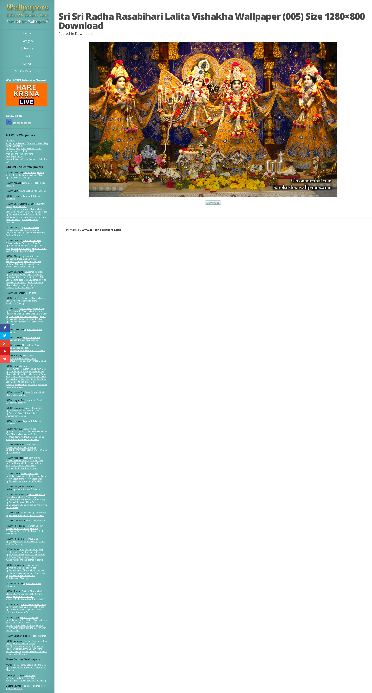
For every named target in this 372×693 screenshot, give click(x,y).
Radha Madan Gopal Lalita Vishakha (25, 481)
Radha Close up (30, 172)
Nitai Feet (18, 279)
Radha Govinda (32, 232)
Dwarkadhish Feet (17, 410)
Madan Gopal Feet (17, 476)
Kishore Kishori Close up (23, 266)
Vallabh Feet (14, 452)
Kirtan (23, 148)
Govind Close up (26, 512)
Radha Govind (15, 515)
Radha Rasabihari (22, 379)
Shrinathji (18, 153)
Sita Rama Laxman (17, 321)
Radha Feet (33, 494)
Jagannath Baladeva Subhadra (23, 422)
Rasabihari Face (21, 374)
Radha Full (34, 371)
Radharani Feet (27, 251)
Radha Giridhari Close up (26, 468)
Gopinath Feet (33, 277)
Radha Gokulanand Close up (22, 214)
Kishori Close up (17, 261)
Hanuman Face (27, 368)
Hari (25, 685)
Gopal (29, 274)
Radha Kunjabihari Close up (30, 559)
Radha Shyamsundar (31, 651)
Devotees (31, 143)
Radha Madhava (31, 541)
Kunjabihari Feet (16, 554)
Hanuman (14, 209)
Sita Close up (34, 374)
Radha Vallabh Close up (24, 449)
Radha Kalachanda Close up (21, 302)
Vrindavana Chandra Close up (22, 505)
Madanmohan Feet (17, 620)
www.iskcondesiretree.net (101, 230)
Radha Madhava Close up (26, 340)
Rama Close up (21, 211)
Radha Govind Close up (33, 515)
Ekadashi (39, 143)
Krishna (30, 148)
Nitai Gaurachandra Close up (26, 281)
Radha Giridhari (39, 635)
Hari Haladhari (33, 685)
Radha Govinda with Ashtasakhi (29, 599)
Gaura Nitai (31, 292)
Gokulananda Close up (24, 665)
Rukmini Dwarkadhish (19, 413)
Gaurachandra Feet (17, 274)
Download (213, 202)
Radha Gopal (27, 182)
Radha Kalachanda (22, 300)
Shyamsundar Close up (19, 358)
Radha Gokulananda (18, 667)
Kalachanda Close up (29, 298)
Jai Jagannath (14, 147)
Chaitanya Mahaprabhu (12, 142)
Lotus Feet (18, 151)
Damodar (22, 143)
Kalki (18, 148)
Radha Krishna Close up (22, 248)
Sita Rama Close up (27, 217)
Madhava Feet (15, 431)
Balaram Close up (31, 641)
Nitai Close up (40, 190)
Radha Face (23, 371)
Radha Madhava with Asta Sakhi (25, 438)
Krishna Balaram (17, 573)
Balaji (21, 549)
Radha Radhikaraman (19, 575)
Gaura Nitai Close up (29, 316)
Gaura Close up (26, 190)
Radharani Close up (24, 287)
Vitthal (25, 159)
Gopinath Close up (17, 277)
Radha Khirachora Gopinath (21, 609)
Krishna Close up (23, 528)
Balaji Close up (31, 549)
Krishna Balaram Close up (25, 625)
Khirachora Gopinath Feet (20, 607)
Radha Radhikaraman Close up (20, 577)
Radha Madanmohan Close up (24, 626)
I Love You (16, 145)
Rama (13, 156)
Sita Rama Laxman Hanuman (22, 221)
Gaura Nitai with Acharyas (21, 264)
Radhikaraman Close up (20, 570)
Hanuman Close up (29, 209)
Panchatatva (20, 402)
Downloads (84, 33)
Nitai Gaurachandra (32, 279)
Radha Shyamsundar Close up (32, 360)
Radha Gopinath (14, 157)
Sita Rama (32, 384)
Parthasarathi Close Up (19, 311)
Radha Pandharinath (35, 520)
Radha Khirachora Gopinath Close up (23, 611)
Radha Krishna (31, 531)
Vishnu (18, 159)
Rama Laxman (21, 384)
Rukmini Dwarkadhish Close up (22, 414)
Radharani (34, 159)
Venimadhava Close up (19, 177)
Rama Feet (32, 211)
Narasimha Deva (29, 431)
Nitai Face (13, 371)
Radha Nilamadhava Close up (31, 350)
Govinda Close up (23, 230)
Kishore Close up (22, 258)
